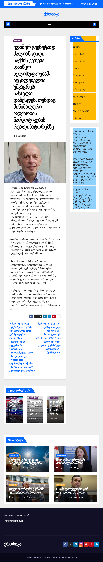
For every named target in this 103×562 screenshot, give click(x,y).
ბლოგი (76, 47)
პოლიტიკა (17, 40)
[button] (90, 24)
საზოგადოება (80, 89)
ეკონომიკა (78, 54)
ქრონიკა (51, 14)
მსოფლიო (78, 75)
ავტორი (32, 468)
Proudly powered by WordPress (38, 557)
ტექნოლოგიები (81, 111)
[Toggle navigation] (49, 24)
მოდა (76, 68)
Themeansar (72, 557)
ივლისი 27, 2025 (18, 468)
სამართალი (79, 97)
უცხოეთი (77, 118)
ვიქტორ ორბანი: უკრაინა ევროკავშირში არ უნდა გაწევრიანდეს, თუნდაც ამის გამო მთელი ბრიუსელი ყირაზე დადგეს (83, 198)
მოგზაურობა (79, 61)
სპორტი (77, 104)
